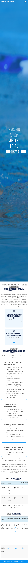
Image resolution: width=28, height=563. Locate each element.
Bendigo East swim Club (8, 2)
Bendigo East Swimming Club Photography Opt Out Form (13, 335)
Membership (7, 561)
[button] (15, 561)
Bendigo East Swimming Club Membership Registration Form (14, 316)
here (17, 472)
